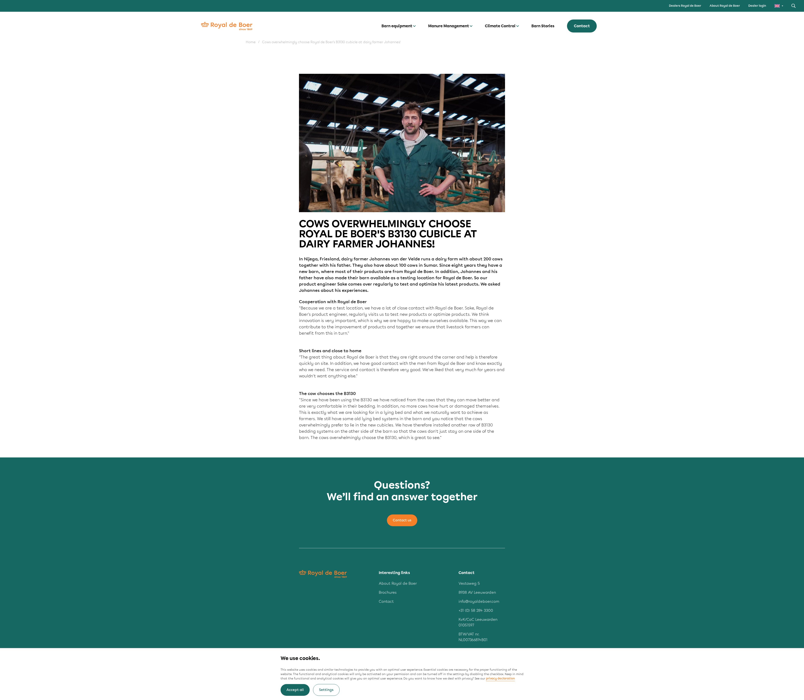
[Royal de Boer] (226, 26)
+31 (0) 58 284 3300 (476, 610)
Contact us (402, 520)
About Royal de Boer (725, 6)
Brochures (388, 592)
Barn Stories (542, 26)
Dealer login (757, 6)
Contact (582, 26)
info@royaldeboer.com (479, 601)
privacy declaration (500, 678)
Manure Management (448, 26)
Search (793, 6)
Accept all (295, 690)
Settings (326, 690)
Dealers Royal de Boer (685, 6)
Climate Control (500, 26)
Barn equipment (396, 26)
